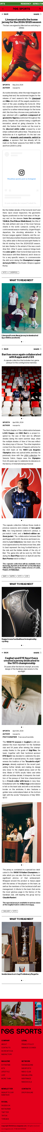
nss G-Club (26, 1072)
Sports (6, 85)
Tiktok (4, 1116)
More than (6, 1078)
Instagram (6, 1109)
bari (4, 576)
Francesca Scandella (25, 737)
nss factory (6, 1054)
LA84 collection (30, 455)
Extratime (5, 1065)
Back (6, 14)
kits (4, 272)
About (4, 1044)
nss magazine (27, 1065)
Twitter (5, 1112)
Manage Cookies (29, 1048)
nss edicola (27, 1082)
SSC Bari (15, 570)
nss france (26, 1078)
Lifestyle (5, 1072)
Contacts (5, 1048)
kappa (12, 576)
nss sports (16, 88)
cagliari (6, 911)
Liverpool (14, 272)
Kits (3, 1068)
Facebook (5, 1105)
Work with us (7, 1051)
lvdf (3, 1075)
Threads (5, 1119)
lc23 (26, 576)
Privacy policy (28, 1044)
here (32, 905)
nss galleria (27, 1075)
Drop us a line (27, 1092)
